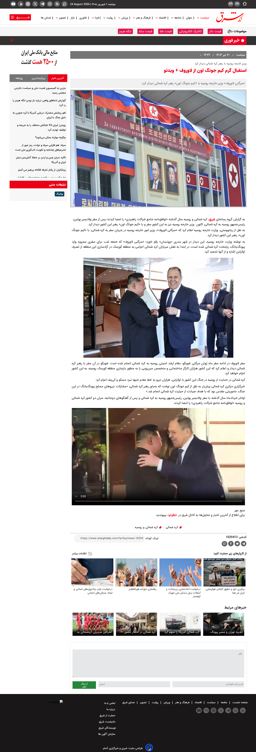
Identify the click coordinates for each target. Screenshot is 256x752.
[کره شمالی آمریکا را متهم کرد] (180, 624)
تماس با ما (110, 703)
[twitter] (35, 4)
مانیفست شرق (107, 722)
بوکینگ (59, 194)
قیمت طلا (166, 31)
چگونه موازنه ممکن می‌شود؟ (50, 137)
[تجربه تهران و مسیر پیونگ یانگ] (223, 624)
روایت (110, 18)
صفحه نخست (240, 702)
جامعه (178, 18)
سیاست (204, 18)
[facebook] (231, 544)
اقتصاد (162, 18)
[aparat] (28, 4)
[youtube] (13, 4)
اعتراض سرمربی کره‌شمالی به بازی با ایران (94, 632)
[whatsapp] (224, 543)
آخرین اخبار (57, 78)
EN (237, 3)
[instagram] (50, 4)
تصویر (62, 18)
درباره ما (111, 709)
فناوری (83, 18)
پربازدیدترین (38, 78)
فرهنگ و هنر (143, 18)
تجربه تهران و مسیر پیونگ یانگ (226, 632)
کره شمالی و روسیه (147, 527)
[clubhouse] (20, 4)
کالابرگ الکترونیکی (190, 31)
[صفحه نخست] (243, 4)
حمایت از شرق (108, 715)
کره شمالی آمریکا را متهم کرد (181, 632)
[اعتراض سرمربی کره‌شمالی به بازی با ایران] (93, 624)
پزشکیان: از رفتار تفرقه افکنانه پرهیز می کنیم (42, 170)
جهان (189, 18)
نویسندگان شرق (107, 728)
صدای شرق (128, 702)
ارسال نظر (84, 685)
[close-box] (13, 40)
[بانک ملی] (38, 66)
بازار (72, 18)
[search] (64, 4)
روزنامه (19, 78)
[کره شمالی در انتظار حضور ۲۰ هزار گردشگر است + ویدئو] (136, 624)
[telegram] (42, 4)
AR (230, 3)
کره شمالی (172, 527)
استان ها (46, 18)
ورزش (125, 18)
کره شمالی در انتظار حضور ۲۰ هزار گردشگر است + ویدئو (138, 632)
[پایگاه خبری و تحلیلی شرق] (229, 22)
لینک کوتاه (151, 538)
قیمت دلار (215, 31)
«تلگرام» (171, 515)
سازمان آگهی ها (107, 734)
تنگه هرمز (125, 31)
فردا (96, 18)
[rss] (57, 4)
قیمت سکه (145, 31)
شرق (212, 219)
